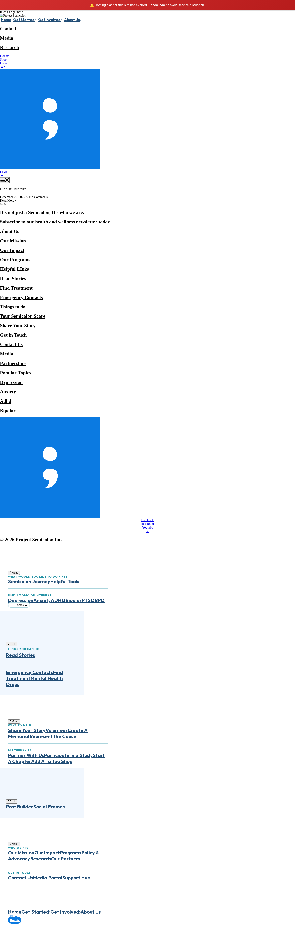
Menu (14, 572)
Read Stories (13, 278)
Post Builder (19, 807)
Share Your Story (18, 325)
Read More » (8, 200)
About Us (72, 19)
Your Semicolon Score (22, 316)
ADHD (58, 600)
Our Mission (13, 240)
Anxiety (8, 391)
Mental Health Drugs (34, 681)
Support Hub (76, 878)
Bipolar (8, 410)
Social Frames (49, 807)
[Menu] (5, 180)
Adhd (5, 401)
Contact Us (11, 344)
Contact (8, 28)
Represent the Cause (53, 736)
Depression (11, 382)
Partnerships (13, 363)
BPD (100, 600)
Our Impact (12, 250)
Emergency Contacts (21, 297)
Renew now (157, 5)
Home (6, 19)
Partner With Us (26, 755)
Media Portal (47, 878)
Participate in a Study (68, 755)
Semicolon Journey (29, 581)
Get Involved (49, 19)
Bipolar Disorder (13, 189)
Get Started (24, 19)
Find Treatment (16, 288)
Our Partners (65, 859)
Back (12, 644)
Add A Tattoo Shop (51, 761)
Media (6, 38)
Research (9, 47)
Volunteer (57, 730)
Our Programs (15, 259)
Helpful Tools (64, 581)
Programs (70, 853)
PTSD (88, 600)
